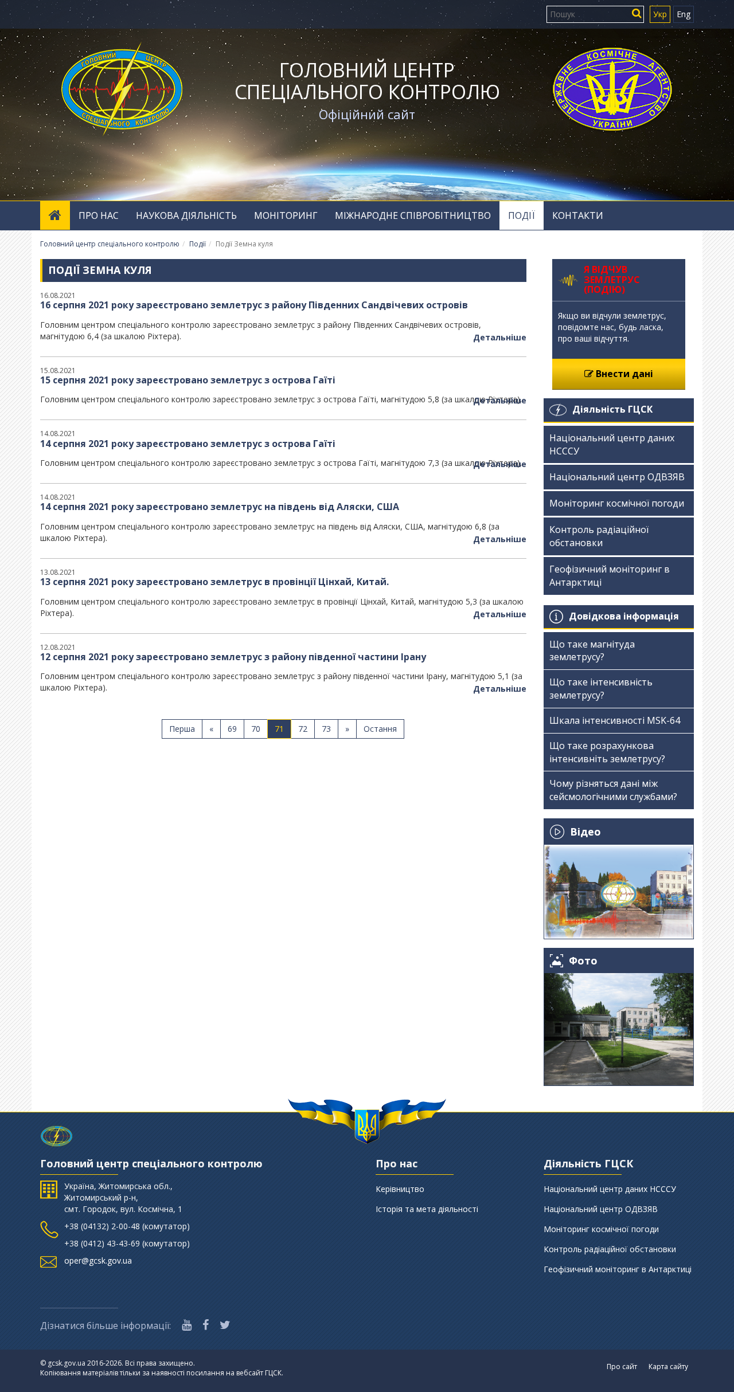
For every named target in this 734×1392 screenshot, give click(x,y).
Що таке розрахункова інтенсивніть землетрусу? (607, 752)
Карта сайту (668, 1366)
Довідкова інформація (624, 616)
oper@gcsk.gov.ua (98, 1260)
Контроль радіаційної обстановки (599, 536)
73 (326, 728)
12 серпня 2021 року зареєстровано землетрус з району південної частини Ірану (233, 656)
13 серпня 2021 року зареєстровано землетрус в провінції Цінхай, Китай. (214, 581)
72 (302, 728)
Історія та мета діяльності (427, 1208)
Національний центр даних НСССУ (611, 444)
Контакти (577, 215)
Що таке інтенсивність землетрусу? (601, 688)
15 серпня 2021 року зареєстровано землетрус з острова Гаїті (187, 380)
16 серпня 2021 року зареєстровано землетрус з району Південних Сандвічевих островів (254, 305)
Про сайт (622, 1366)
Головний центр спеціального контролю (367, 81)
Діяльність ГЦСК (612, 409)
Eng (683, 14)
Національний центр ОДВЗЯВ (617, 476)
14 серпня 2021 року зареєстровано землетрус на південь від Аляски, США (219, 506)
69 (232, 728)
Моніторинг (286, 215)
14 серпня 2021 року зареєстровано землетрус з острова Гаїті (187, 443)
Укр (660, 14)
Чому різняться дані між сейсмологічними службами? (613, 790)
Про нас (99, 215)
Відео (585, 831)
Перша (182, 728)
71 (279, 728)
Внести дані (623, 373)
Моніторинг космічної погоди (616, 503)
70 (255, 728)
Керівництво (400, 1188)
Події (521, 215)
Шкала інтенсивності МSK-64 (614, 720)
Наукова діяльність (186, 215)
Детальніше (499, 337)
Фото (583, 960)
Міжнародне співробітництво (413, 215)
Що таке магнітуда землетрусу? (592, 651)
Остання (380, 728)
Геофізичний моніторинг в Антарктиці (609, 576)
